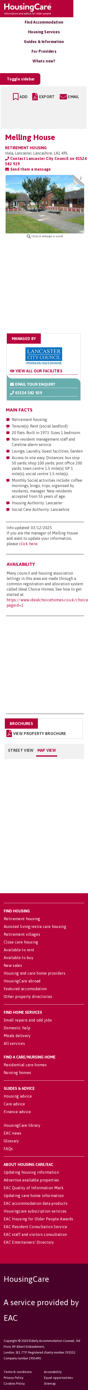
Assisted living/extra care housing (35, 926)
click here (28, 544)
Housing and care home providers (34, 973)
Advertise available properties (31, 1180)
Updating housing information (31, 1172)
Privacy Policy (13, 1378)
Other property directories (28, 996)
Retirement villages (22, 934)
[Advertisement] (44, 286)
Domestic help (17, 1028)
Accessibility (53, 1372)
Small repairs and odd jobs (28, 1020)
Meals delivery (17, 1035)
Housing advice (18, 1096)
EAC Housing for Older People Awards (38, 1219)
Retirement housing (22, 919)
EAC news (13, 1133)
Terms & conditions (18, 1372)
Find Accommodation (44, 22)
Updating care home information (34, 1195)
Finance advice (17, 1112)
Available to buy (18, 957)
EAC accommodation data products (35, 1203)
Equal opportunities (58, 1378)
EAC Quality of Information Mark (34, 1188)
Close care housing (21, 942)
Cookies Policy (14, 1383)
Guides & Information (44, 41)
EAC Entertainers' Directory (29, 1242)
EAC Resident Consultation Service (35, 1226)
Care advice (14, 1104)
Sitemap (50, 1383)
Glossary (11, 1141)
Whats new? (44, 61)
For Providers (44, 51)
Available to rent (19, 950)
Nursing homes (17, 1072)
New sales (13, 965)
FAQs (8, 1148)
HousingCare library (22, 1125)
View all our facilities (38, 371)
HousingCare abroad (22, 981)
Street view (21, 750)
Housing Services (44, 32)
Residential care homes (25, 1065)
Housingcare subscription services (35, 1211)
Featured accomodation (25, 989)
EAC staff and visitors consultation (35, 1234)
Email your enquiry (34, 384)
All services (14, 1043)
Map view (46, 750)
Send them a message (30, 169)
